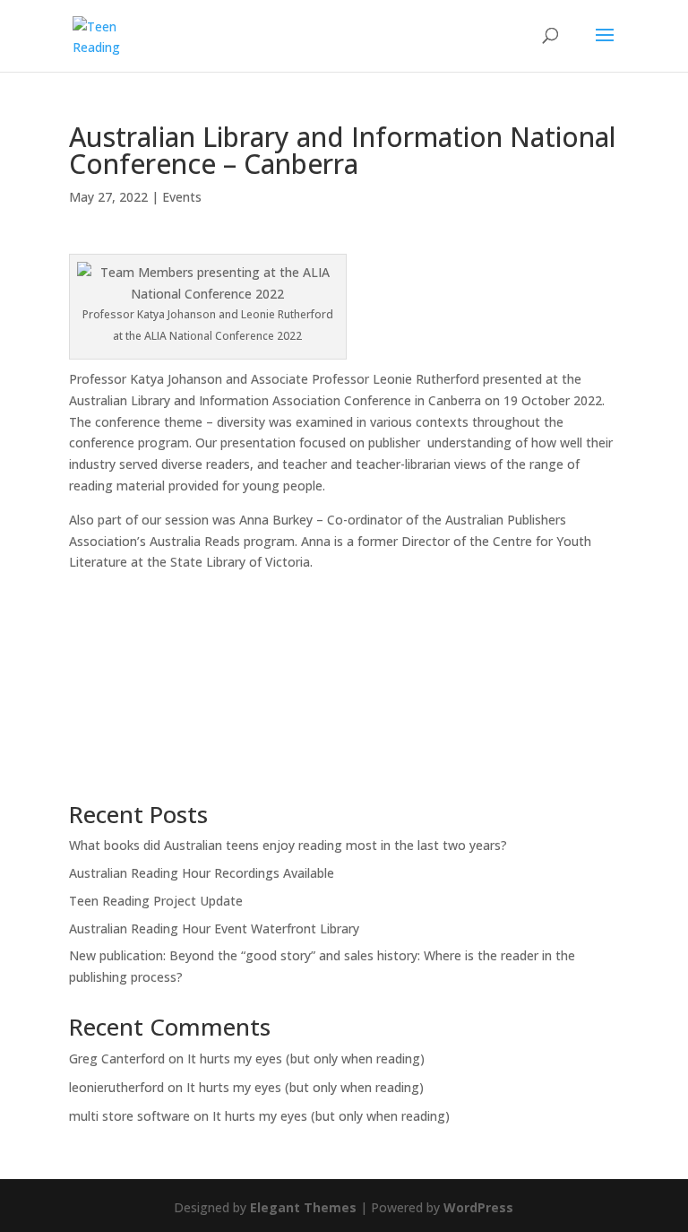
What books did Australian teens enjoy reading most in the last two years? (288, 845)
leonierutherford (116, 1087)
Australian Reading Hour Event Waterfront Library (214, 928)
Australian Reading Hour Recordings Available (201, 872)
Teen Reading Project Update (156, 900)
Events (182, 196)
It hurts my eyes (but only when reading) (306, 1058)
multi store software (129, 1115)
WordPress (478, 1207)
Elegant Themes (303, 1207)
